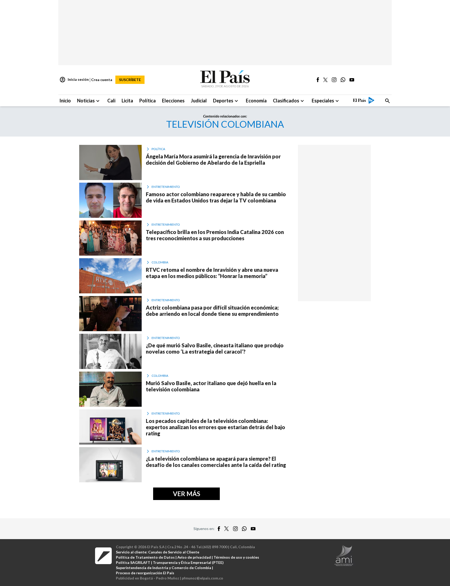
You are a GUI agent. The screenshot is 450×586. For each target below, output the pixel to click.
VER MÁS (186, 493)
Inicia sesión (74, 80)
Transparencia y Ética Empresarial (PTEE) (188, 562)
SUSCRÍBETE (130, 79)
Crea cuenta (101, 79)
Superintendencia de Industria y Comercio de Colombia (163, 567)
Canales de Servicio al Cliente (173, 552)
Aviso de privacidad (194, 557)
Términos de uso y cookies (236, 557)
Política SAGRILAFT (133, 562)
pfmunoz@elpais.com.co (202, 578)
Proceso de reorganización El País (145, 573)
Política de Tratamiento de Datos (145, 557)
